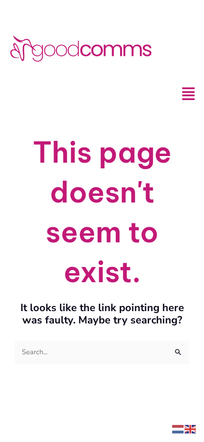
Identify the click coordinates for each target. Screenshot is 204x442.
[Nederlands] (178, 428)
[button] (188, 94)
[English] (191, 428)
